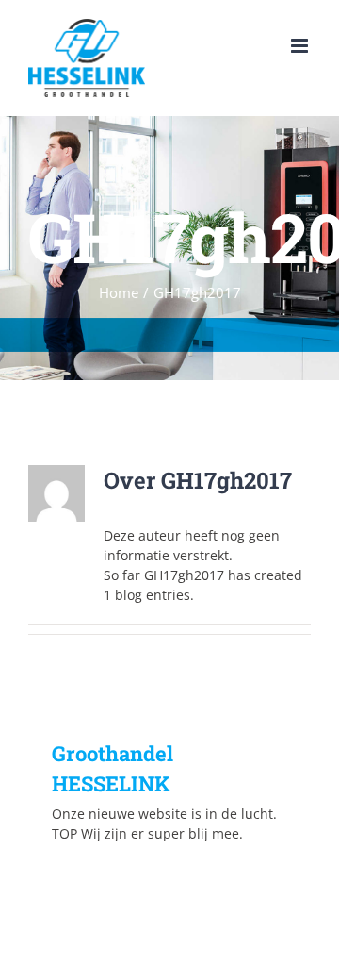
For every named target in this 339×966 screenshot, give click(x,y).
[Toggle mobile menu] (301, 46)
